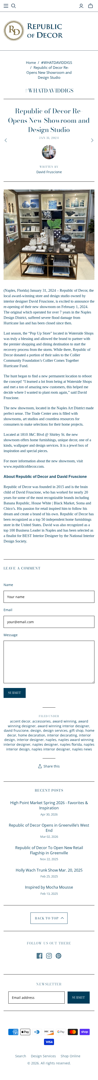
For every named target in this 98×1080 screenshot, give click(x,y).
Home (31, 62)
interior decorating (62, 735)
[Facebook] (39, 956)
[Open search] (13, 6)
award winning (64, 721)
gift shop (76, 730)
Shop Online (70, 1056)
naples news (82, 749)
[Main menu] (6, 6)
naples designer (45, 744)
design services (55, 730)
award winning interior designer (63, 726)
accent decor (20, 721)
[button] (49, 918)
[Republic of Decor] (33, 30)
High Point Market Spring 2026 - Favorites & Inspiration (49, 805)
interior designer (30, 739)
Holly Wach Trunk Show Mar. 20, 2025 (49, 870)
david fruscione (16, 730)
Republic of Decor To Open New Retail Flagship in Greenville (49, 850)
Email (8, 610)
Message (11, 635)
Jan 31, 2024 (49, 138)
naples (51, 739)
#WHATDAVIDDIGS (56, 62)
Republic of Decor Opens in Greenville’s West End (49, 828)
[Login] (81, 6)
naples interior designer (51, 749)
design (35, 730)
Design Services (43, 1056)
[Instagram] (49, 956)
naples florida (71, 744)
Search (20, 1056)
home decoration (31, 735)
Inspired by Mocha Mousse (49, 887)
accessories (41, 721)
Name (8, 584)
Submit (78, 997)
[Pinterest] (58, 956)
